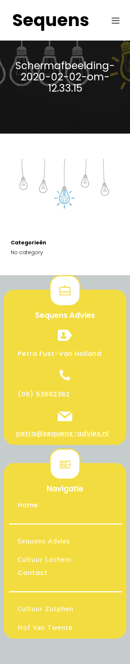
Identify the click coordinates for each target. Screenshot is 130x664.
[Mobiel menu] (115, 20)
